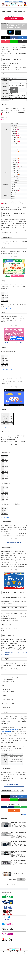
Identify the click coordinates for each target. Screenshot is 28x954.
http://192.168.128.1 (6, 731)
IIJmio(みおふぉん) (7, 369)
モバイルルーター (16, 790)
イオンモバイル (6, 517)
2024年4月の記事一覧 (6, 790)
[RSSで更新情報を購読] (14, 810)
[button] (22, 41)
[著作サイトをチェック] (7, 807)
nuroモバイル (6, 427)
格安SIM (22, 790)
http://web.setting (14, 729)
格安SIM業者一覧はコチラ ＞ (14, 542)
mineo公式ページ (7, 308)
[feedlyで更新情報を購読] (20, 807)
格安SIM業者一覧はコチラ (14, 18)
